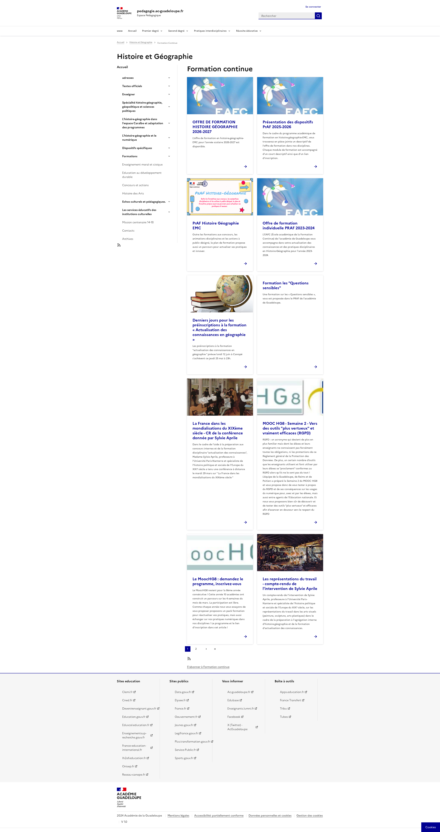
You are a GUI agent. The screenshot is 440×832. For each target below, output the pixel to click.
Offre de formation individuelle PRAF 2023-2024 (289, 225)
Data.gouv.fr (183, 692)
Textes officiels (132, 86)
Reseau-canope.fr (133, 774)
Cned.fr (127, 700)
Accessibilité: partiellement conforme (219, 815)
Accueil (132, 31)
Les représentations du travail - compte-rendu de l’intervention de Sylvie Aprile (290, 583)
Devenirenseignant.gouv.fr (139, 708)
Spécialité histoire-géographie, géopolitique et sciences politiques (142, 106)
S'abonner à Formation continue (208, 667)
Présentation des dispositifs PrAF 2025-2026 (288, 124)
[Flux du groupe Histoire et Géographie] (150, 245)
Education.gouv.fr (133, 717)
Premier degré (150, 31)
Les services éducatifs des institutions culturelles (139, 212)
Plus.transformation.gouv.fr (191, 741)
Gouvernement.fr (186, 717)
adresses (128, 78)
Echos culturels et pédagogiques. (144, 202)
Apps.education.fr (292, 692)
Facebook (233, 717)
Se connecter (313, 7)
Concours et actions (135, 185)
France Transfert (290, 700)
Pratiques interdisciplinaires (210, 31)
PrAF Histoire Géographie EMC (215, 225)
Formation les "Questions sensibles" (286, 285)
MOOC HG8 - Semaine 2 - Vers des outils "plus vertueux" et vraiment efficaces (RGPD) (290, 428)
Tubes (284, 717)
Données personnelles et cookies (270, 815)
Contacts (128, 230)
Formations (129, 156)
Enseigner (128, 94)
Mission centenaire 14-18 (138, 222)
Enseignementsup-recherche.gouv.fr (134, 735)
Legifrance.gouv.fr (186, 733)
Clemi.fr (127, 692)
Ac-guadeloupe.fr (238, 692)
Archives (127, 239)
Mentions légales (178, 815)
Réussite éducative (247, 31)
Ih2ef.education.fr (134, 758)
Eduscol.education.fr (135, 725)
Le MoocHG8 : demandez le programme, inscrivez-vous (217, 581)
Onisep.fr (128, 766)
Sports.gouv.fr (184, 758)
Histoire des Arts (133, 193)
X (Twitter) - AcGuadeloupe (237, 727)
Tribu (283, 708)
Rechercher (318, 15)
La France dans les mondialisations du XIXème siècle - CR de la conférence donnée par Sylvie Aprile (217, 431)
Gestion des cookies (309, 815)
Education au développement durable (142, 175)
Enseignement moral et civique (142, 164)
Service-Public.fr (185, 750)
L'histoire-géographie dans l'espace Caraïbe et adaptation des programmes (142, 123)
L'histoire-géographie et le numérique (139, 138)
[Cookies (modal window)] (430, 827)
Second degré (176, 31)
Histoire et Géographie (140, 42)
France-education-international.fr (134, 748)
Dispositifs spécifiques (137, 148)
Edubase (233, 700)
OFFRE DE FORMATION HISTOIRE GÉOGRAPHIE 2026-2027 (215, 127)
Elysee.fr (180, 700)
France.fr (180, 708)
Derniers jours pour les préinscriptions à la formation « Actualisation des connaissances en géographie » (219, 329)
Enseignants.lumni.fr (240, 708)
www (120, 31)
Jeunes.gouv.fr (184, 725)
